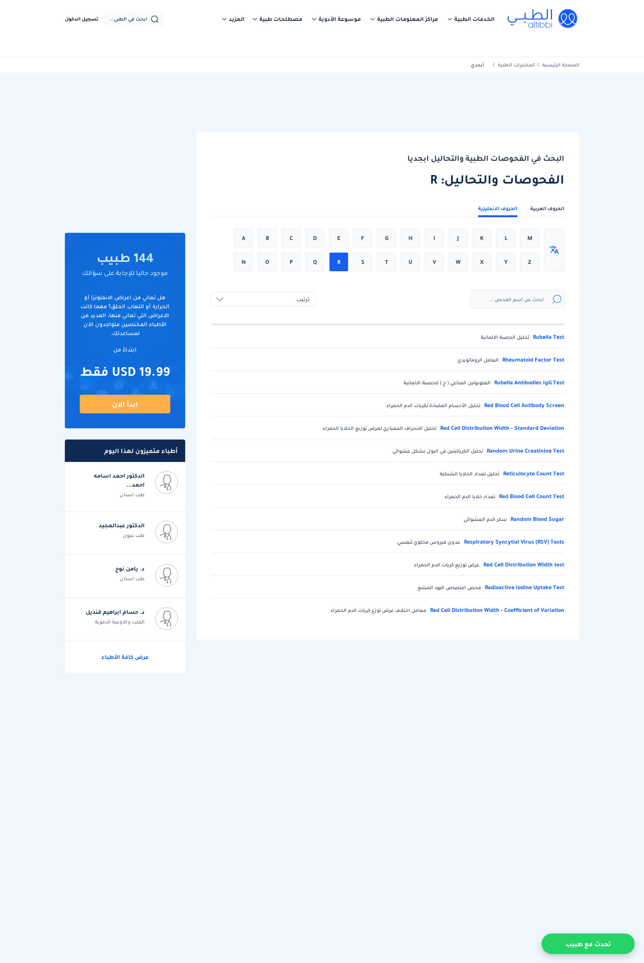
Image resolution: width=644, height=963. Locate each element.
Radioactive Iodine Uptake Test (524, 587)
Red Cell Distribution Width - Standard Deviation (502, 428)
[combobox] (263, 299)
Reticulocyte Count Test (533, 473)
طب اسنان (132, 494)
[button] (471, 19)
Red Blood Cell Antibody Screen (524, 405)
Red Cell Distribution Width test (523, 565)
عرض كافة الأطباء (125, 657)
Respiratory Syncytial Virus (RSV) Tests (514, 542)
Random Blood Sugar (537, 519)
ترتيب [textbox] (303, 299)
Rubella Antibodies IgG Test (529, 382)
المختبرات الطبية (516, 64)
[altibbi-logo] (542, 19)
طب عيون (134, 535)
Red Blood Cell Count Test (531, 496)
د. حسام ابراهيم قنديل (115, 611)
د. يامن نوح (130, 568)
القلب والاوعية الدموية (120, 621)
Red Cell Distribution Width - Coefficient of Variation (497, 610)
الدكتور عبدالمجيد (122, 525)
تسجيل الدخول (81, 19)
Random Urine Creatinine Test (525, 451)
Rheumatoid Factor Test (533, 360)
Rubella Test (548, 337)
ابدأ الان (125, 404)
